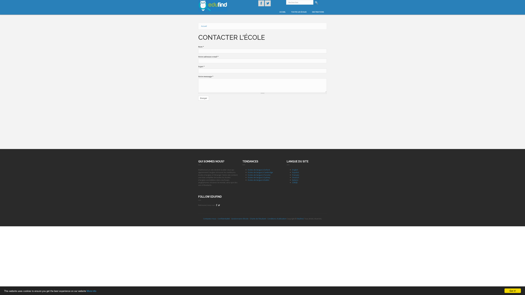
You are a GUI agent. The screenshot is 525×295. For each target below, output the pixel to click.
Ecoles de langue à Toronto (259, 175)
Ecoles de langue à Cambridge (260, 172)
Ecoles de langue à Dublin (258, 180)
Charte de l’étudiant (258, 218)
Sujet (201, 66)
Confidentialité (224, 218)
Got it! (513, 290)
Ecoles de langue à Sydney (259, 177)
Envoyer (203, 98)
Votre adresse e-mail (208, 56)
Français (295, 175)
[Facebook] (216, 205)
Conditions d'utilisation (276, 218)
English (295, 170)
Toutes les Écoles (299, 12)
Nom (201, 46)
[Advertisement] (262, 122)
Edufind (300, 218)
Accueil (282, 12)
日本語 (295, 182)
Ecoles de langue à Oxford (259, 170)
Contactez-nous (209, 218)
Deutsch (295, 177)
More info (91, 291)
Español (295, 172)
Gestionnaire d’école (239, 218)
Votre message (205, 76)
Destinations (318, 12)
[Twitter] (219, 205)
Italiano (295, 180)
